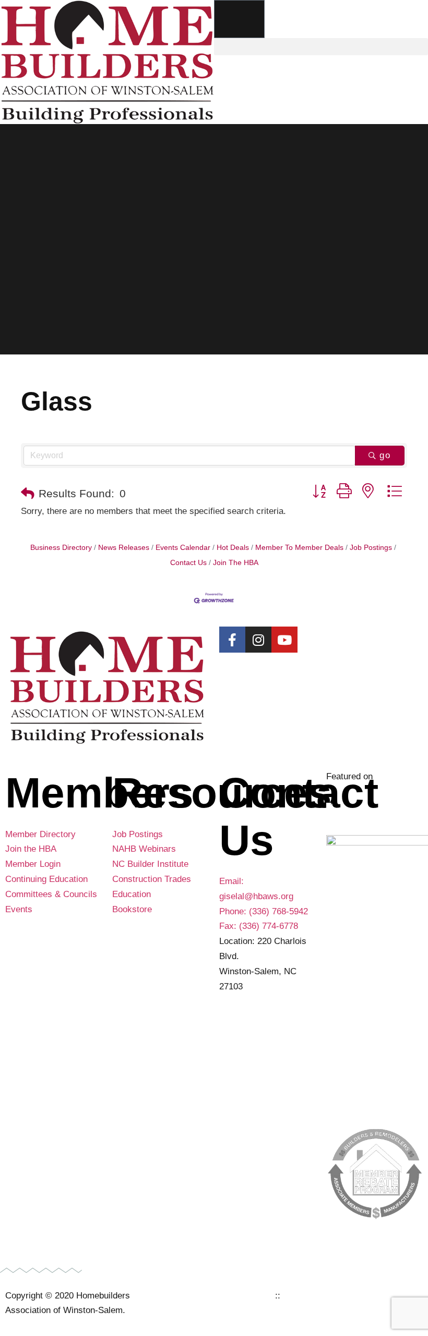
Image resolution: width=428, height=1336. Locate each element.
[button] (321, 46)
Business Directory (61, 547)
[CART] (239, 19)
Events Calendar (183, 547)
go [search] (385, 455)
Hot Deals (233, 547)
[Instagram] (258, 640)
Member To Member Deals (299, 547)
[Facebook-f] (232, 640)
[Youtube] (284, 640)
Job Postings (371, 547)
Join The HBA (235, 562)
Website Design (241, 1296)
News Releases (123, 547)
